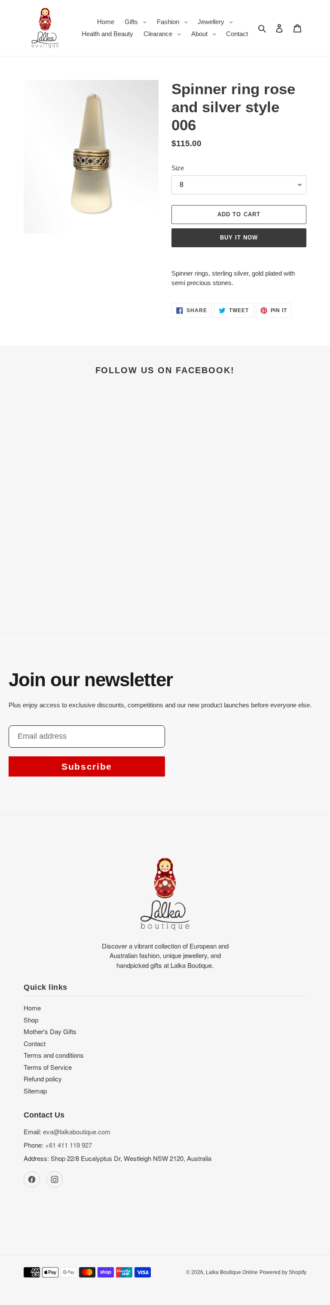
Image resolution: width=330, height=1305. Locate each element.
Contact (35, 1043)
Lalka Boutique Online (232, 1272)
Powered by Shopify (283, 1272)
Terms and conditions (54, 1054)
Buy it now (239, 237)
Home (32, 1007)
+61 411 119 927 (68, 1144)
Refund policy (43, 1078)
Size (177, 168)
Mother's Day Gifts (50, 1031)
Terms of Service (48, 1067)
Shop (31, 1019)
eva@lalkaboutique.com (76, 1131)
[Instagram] (54, 1179)
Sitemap (35, 1090)
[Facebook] (32, 1179)
